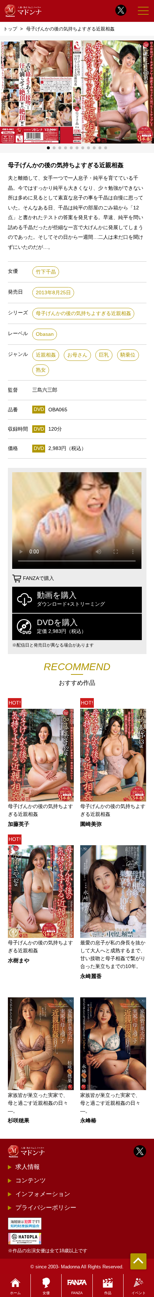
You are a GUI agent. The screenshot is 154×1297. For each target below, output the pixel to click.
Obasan (45, 334)
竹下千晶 (46, 272)
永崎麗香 (91, 976)
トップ (10, 29)
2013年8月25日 (53, 292)
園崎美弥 (91, 824)
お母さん (77, 355)
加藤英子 (18, 824)
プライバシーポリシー (45, 1207)
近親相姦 (46, 355)
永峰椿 (88, 1120)
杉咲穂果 (18, 1120)
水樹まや (18, 960)
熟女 (41, 370)
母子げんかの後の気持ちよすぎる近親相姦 (83, 313)
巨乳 (104, 355)
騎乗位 (127, 355)
